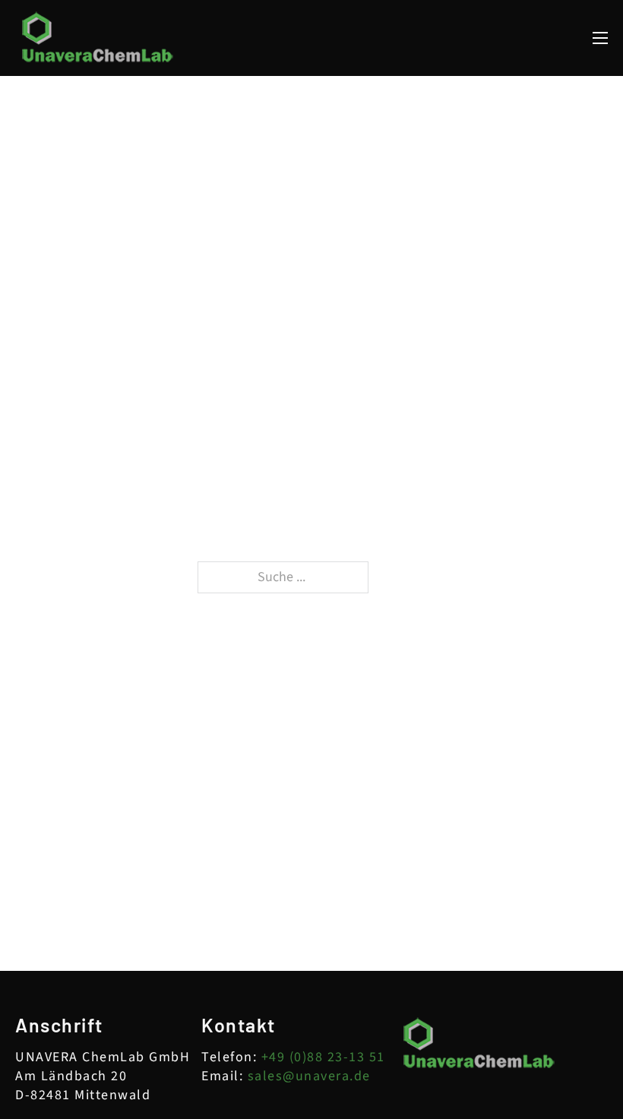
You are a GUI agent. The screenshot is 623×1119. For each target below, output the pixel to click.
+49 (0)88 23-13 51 (323, 1057)
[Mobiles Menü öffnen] (600, 38)
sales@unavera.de (309, 1076)
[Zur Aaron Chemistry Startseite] (98, 38)
